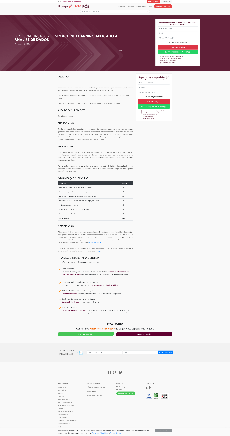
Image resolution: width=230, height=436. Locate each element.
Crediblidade (62, 418)
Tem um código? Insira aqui (178, 42)
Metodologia (62, 390)
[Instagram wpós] (114, 373)
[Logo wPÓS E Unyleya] (73, 6)
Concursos (61, 408)
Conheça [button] (131, 6)
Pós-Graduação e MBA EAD (96, 387)
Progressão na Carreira (66, 405)
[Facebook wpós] (109, 373)
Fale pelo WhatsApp (125, 393)
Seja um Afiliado (152, 1)
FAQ (59, 427)
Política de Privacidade (65, 412)
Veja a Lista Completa (94, 395)
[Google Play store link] (149, 388)
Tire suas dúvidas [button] (141, 6)
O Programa (62, 387)
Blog (150, 6)
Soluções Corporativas (65, 402)
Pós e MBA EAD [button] (121, 6)
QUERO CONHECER (86, 334)
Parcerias (61, 396)
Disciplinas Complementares (67, 421)
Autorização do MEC (65, 399)
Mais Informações (163, 6)
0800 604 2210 (121, 390)
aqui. (99, 251)
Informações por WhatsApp (178, 52)
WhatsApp (78, 1)
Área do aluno (166, 1)
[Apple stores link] (147, 388)
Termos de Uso (63, 415)
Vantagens (61, 393)
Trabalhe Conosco (64, 424)
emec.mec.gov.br (94, 242)
